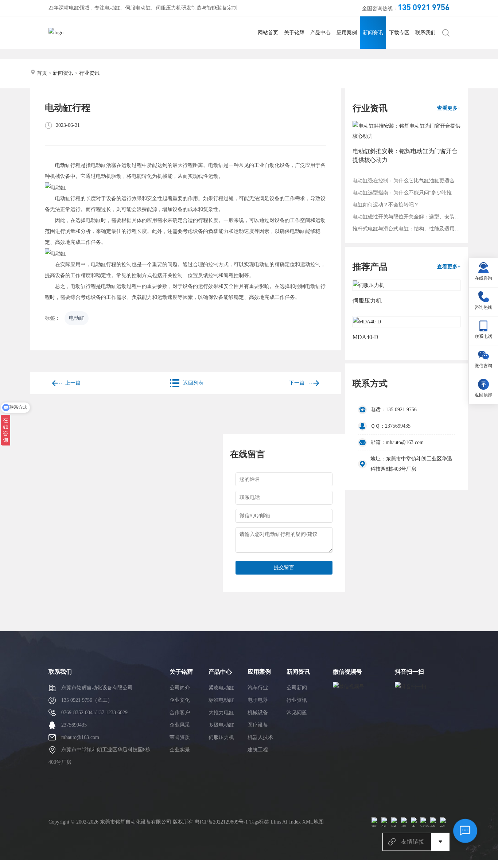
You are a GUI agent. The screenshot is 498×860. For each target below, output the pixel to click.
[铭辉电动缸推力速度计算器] (435, 822)
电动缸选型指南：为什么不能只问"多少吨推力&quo (406, 192)
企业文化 (180, 700)
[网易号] (396, 822)
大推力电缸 (221, 712)
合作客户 (180, 712)
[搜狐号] (406, 822)
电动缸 (62, 165)
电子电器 (258, 700)
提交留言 (284, 567)
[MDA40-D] (406, 321)
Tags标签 (259, 822)
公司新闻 (297, 687)
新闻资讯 (373, 32)
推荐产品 (370, 267)
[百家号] (376, 822)
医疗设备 (258, 725)
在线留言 (247, 454)
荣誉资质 (180, 737)
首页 (42, 73)
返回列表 (193, 383)
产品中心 (320, 32)
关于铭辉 (294, 32)
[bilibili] (425, 822)
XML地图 (313, 822)
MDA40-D (365, 337)
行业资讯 (89, 73)
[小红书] (415, 822)
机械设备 (258, 712)
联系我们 (425, 32)
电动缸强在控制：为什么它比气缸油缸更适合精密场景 (406, 180)
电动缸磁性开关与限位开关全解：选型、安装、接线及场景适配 (406, 216)
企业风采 (180, 725)
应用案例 (346, 32)
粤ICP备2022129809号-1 (221, 822)
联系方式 (370, 383)
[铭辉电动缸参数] (445, 822)
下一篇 (297, 383)
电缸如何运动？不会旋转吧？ (386, 204)
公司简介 (180, 687)
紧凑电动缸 (221, 687)
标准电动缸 (221, 700)
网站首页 (268, 32)
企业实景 (180, 749)
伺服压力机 (367, 300)
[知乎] (386, 822)
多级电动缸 (221, 725)
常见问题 (297, 712)
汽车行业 (258, 687)
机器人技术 (260, 737)
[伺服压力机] (406, 285)
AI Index (291, 822)
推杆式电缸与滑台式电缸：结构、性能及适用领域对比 (406, 228)
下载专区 (399, 32)
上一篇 (73, 383)
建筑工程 (258, 749)
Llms (276, 822)
